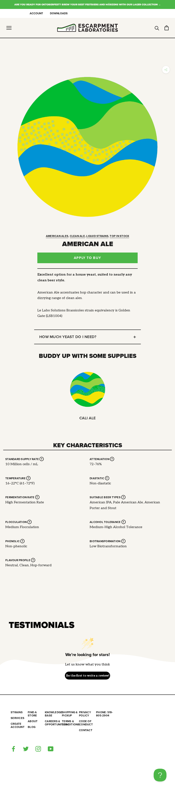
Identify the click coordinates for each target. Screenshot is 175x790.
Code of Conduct (86, 723)
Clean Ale (77, 236)
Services (17, 718)
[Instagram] (38, 748)
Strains (17, 712)
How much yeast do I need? (67, 336)
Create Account (18, 725)
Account (36, 13)
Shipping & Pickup (70, 714)
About (33, 721)
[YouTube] (50, 748)
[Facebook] (13, 748)
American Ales (57, 236)
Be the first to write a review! (87, 675)
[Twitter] (26, 748)
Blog (31, 727)
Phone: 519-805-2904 (104, 714)
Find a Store (32, 714)
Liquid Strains (97, 236)
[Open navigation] (9, 28)
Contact (85, 730)
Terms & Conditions (70, 723)
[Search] (157, 28)
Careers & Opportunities (53, 723)
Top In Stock (119, 236)
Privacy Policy (85, 714)
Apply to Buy (87, 258)
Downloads (59, 13)
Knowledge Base (53, 714)
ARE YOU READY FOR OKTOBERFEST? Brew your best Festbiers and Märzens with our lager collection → (87, 4)
